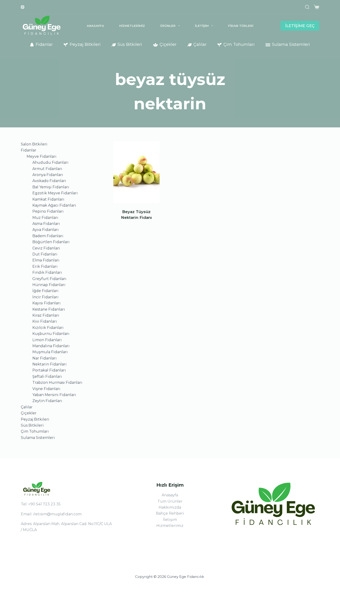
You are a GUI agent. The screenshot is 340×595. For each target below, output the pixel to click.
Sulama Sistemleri (291, 44)
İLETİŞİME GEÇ (300, 25)
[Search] (307, 7)
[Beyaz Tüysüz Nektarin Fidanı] (136, 172)
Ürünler (168, 26)
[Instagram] (22, 7)
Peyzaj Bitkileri (85, 44)
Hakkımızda (170, 507)
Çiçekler (168, 44)
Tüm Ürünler (170, 501)
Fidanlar (44, 44)
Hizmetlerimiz (132, 26)
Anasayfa (95, 26)
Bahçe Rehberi (170, 513)
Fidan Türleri (240, 26)
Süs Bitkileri (129, 44)
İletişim (202, 26)
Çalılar (200, 44)
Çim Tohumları (239, 44)
